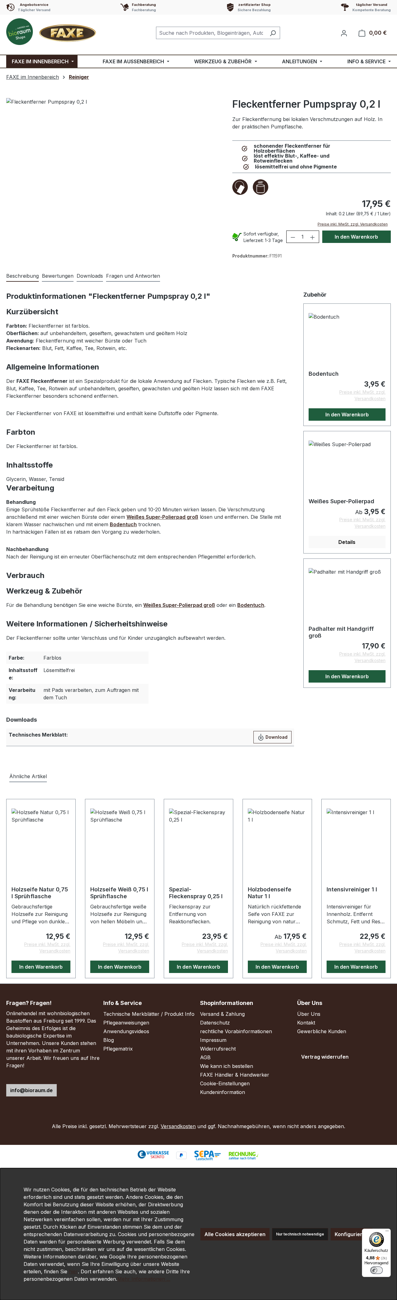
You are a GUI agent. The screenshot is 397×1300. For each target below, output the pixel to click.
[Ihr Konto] (344, 33)
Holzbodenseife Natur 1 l (269, 892)
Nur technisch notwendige (300, 1234)
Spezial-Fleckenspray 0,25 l (196, 892)
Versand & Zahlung (222, 1014)
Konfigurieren (351, 1234)
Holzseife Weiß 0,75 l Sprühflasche (119, 892)
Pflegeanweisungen (126, 1023)
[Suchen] (272, 33)
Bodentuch (123, 524)
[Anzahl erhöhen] (312, 237)
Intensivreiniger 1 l (352, 889)
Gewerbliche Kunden (321, 1031)
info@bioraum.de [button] (31, 1090)
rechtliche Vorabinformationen (236, 1031)
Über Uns (308, 1014)
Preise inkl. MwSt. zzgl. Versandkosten (353, 224)
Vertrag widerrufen (325, 1057)
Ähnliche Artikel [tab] (28, 776)
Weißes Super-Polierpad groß (162, 517)
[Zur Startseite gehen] (52, 31)
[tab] (22, 276)
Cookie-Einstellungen (225, 1083)
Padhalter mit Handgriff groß (341, 632)
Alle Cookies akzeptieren (234, 1234)
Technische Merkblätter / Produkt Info (148, 1014)
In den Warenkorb (356, 237)
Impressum (213, 1040)
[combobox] (211, 33)
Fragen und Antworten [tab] (133, 276)
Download (276, 737)
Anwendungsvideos (126, 1031)
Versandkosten (178, 1126)
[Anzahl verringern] (293, 237)
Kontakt (306, 1023)
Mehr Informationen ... (143, 1279)
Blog (108, 1040)
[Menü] (387, 1232)
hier (73, 1271)
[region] (118, 175)
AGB (205, 1057)
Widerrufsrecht (218, 1049)
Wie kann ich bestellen (226, 1066)
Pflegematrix (118, 1049)
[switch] (376, 1270)
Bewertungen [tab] (58, 276)
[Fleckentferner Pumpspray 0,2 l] (117, 175)
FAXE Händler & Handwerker (234, 1075)
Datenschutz (215, 1023)
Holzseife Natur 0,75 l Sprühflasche (39, 892)
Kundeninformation (222, 1092)
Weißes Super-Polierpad (341, 501)
